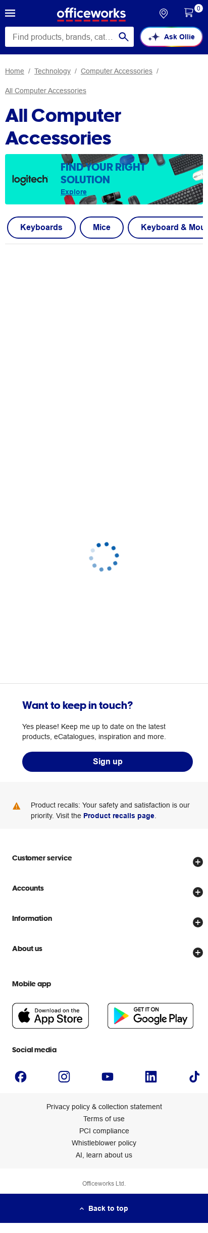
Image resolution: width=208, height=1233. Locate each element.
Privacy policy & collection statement (104, 1106)
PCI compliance (104, 1130)
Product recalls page (118, 816)
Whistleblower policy (104, 1142)
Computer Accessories (116, 71)
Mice (102, 227)
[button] (10, 15)
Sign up (108, 761)
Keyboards (41, 227)
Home (14, 71)
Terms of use (104, 1118)
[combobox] (69, 37)
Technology (52, 71)
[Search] (124, 37)
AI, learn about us (104, 1154)
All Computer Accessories (45, 91)
